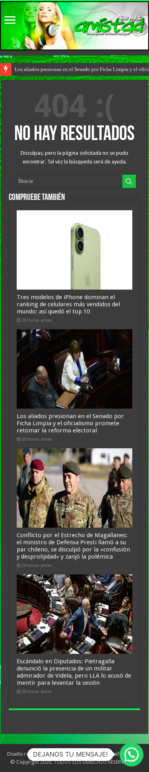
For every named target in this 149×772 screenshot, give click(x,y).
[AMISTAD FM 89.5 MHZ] (74, 25)
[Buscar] (129, 181)
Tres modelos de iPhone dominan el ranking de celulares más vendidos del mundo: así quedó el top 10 (68, 304)
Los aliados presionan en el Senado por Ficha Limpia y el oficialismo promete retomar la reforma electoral (70, 423)
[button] (131, 754)
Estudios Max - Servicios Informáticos (99, 754)
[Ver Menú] (10, 20)
